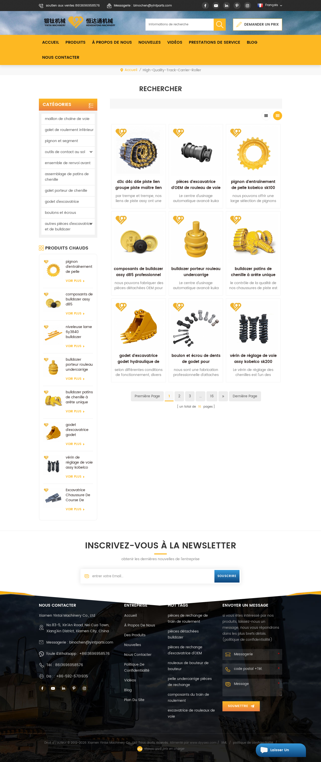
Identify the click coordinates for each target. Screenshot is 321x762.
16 (212, 396)
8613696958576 (69, 665)
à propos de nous (112, 42)
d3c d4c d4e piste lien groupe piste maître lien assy (138, 188)
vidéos (174, 42)
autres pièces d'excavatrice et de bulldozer (68, 226)
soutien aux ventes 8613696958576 (73, 5)
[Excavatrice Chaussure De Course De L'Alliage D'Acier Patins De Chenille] (53, 498)
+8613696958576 (94, 654)
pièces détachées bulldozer (183, 634)
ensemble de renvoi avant (68, 163)
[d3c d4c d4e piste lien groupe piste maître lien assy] (139, 151)
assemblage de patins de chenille (67, 176)
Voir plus (73, 281)
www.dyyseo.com (203, 742)
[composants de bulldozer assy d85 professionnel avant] (53, 302)
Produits (75, 42)
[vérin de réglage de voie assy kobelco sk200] (53, 465)
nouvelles (149, 42)
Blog (252, 42)
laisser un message (279, 752)
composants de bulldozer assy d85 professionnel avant (79, 299)
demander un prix (261, 24)
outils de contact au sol (65, 152)
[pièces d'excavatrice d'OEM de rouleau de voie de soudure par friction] (196, 151)
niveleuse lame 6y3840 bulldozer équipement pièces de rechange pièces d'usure (79, 332)
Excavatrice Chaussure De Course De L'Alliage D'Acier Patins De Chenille (79, 495)
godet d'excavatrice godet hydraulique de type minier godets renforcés (79, 429)
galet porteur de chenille (66, 191)
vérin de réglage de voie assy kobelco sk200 (79, 462)
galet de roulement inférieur (69, 130)
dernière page (245, 396)
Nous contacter (60, 57)
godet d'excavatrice (62, 202)
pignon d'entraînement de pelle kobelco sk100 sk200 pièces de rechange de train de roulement (79, 266)
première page (147, 396)
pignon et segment (61, 141)
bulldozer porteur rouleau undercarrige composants (79, 364)
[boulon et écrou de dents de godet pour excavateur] (196, 326)
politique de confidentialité (136, 667)
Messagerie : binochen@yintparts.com (143, 5)
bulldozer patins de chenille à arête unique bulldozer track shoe (79, 397)
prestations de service (214, 42)
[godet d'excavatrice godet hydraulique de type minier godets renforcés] (53, 432)
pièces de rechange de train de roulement (188, 618)
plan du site (134, 700)
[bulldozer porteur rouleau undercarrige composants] (53, 367)
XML (224, 742)
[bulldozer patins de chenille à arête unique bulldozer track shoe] (53, 400)
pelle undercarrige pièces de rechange (190, 682)
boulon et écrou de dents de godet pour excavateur (196, 362)
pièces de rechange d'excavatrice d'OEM (185, 650)
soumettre (238, 706)
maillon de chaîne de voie (67, 119)
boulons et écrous (60, 213)
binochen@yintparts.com (91, 642)
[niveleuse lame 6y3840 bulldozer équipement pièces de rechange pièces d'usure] (53, 335)
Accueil (50, 42)
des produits (134, 635)
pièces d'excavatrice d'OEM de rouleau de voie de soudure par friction (195, 188)
